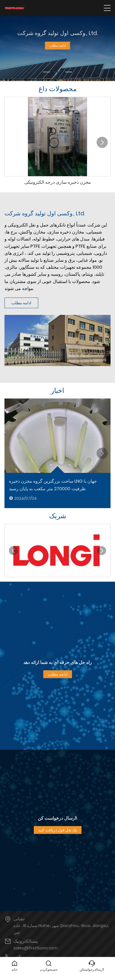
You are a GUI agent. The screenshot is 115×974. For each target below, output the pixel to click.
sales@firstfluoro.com (35, 948)
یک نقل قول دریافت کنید (57, 830)
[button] (102, 142)
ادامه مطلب (57, 45)
